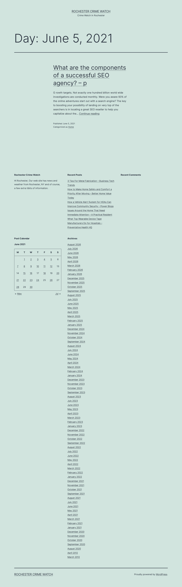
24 (37, 280)
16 (31, 273)
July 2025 (72, 299)
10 (38, 266)
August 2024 (74, 346)
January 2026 (74, 274)
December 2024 (75, 329)
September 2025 (76, 291)
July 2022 (72, 451)
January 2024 (74, 375)
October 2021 (74, 489)
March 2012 (73, 557)
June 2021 (72, 506)
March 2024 (73, 367)
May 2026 (72, 257)
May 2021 (72, 510)
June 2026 (73, 253)
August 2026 (74, 244)
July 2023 (72, 400)
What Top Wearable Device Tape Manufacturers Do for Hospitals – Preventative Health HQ (84, 223)
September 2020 (76, 544)
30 (31, 287)
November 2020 (76, 536)
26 (51, 280)
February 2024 (75, 371)
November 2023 (76, 384)
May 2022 (72, 460)
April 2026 (72, 261)
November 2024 (76, 333)
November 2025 (76, 282)
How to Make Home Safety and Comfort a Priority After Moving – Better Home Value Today (89, 193)
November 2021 (75, 485)
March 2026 (73, 265)
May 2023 (72, 409)
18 (44, 273)
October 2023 (74, 388)
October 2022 (74, 439)
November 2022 (76, 434)
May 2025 (72, 308)
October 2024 (74, 337)
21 (17, 280)
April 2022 (72, 464)
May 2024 (72, 358)
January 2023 (74, 426)
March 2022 (73, 468)
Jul (56, 293)
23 (31, 280)
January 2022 (74, 476)
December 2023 (75, 379)
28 (17, 287)
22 (24, 280)
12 (51, 266)
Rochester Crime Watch (91, 11)
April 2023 (72, 413)
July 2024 (72, 350)
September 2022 (76, 443)
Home (71, 127)
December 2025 (75, 278)
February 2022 (75, 472)
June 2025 (73, 303)
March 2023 (73, 417)
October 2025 (74, 286)
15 (24, 273)
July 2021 (72, 502)
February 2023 (75, 422)
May (19, 293)
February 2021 (74, 523)
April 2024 (72, 362)
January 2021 (74, 527)
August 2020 (74, 548)
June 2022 (73, 455)
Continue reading (89, 113)
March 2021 (73, 519)
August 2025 (74, 295)
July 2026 (72, 248)
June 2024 (73, 354)
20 (57, 273)
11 (44, 266)
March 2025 (73, 316)
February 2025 (75, 320)
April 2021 (72, 515)
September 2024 (76, 341)
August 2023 (74, 396)
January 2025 (74, 325)
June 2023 (73, 405)
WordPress (161, 574)
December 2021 (75, 481)
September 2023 (76, 392)
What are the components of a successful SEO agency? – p (89, 75)
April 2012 (72, 553)
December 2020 (75, 531)
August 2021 (73, 498)
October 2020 (74, 540)
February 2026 (75, 270)
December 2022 (75, 430)
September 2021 (76, 493)
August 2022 (74, 447)
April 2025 (72, 312)
